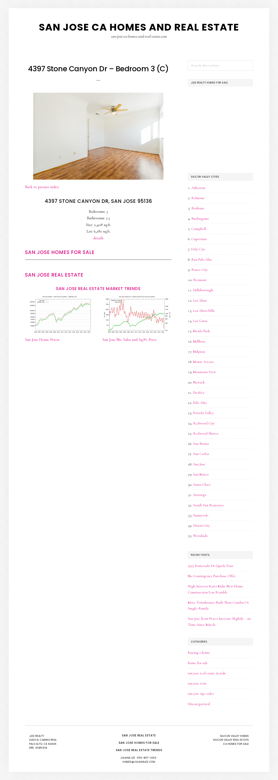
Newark (199, 382)
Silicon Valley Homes (234, 736)
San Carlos (201, 454)
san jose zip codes (201, 693)
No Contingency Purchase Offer (212, 576)
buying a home (199, 652)
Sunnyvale (201, 515)
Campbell (198, 228)
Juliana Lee (127, 757)
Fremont (199, 280)
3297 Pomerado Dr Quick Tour (210, 566)
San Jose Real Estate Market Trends (98, 288)
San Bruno (201, 443)
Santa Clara (201, 484)
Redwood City (204, 423)
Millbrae (199, 341)
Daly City (198, 249)
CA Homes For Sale (236, 744)
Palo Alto (200, 402)
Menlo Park (201, 331)
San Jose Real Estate (54, 274)
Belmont (197, 198)
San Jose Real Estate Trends (139, 750)
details (98, 238)
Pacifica (198, 392)
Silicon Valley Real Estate (231, 740)
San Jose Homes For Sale (60, 252)
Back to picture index (42, 187)
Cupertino (199, 239)
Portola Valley (203, 413)
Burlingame (200, 218)
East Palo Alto (201, 259)
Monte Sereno (203, 361)
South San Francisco (208, 505)
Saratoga (199, 494)
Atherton (198, 188)
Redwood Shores (205, 433)
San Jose (199, 464)
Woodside (200, 535)
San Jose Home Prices (42, 339)
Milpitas (199, 351)
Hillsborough (203, 290)
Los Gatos (200, 321)
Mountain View (204, 372)
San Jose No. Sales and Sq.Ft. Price (129, 339)
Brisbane (198, 208)
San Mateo (201, 474)
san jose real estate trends (206, 673)
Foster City (199, 269)
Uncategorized (199, 704)
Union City (201, 525)
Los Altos (200, 300)
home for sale (198, 663)
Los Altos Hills (204, 310)
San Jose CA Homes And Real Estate (139, 27)
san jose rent (197, 683)
